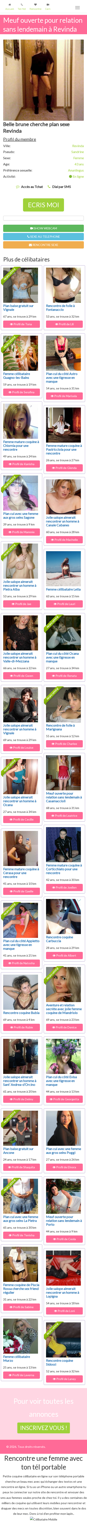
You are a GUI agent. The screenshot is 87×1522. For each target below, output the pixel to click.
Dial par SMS (61, 187)
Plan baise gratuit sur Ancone (18, 1150)
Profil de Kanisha (23, 464)
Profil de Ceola (66, 1239)
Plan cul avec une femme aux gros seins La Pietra (20, 1218)
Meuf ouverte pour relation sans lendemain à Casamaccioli (64, 797)
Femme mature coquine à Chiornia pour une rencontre (21, 445)
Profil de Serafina (22, 392)
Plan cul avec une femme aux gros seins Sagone (20, 515)
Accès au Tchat (32, 187)
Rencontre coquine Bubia (21, 1013)
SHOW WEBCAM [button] (45, 228)
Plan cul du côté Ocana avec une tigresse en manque (62, 657)
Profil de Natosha (23, 963)
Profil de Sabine (23, 1307)
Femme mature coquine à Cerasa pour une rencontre (21, 873)
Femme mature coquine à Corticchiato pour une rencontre (64, 869)
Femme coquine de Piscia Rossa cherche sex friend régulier (21, 1288)
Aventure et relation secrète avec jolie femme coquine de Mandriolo (64, 1009)
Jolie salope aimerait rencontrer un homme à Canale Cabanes (62, 521)
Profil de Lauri (66, 604)
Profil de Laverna (23, 1375)
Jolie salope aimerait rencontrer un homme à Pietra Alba (19, 585)
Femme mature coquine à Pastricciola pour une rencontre (64, 449)
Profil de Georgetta (66, 1099)
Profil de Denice (66, 1027)
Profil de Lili (66, 324)
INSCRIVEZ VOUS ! (43, 1427)
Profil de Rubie (23, 1027)
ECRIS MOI (43, 205)
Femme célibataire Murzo (16, 1358)
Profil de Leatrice (65, 815)
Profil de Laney (66, 1379)
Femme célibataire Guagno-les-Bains (16, 375)
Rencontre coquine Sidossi (59, 1362)
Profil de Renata (66, 675)
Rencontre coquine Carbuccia (59, 939)
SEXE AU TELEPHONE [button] (45, 236)
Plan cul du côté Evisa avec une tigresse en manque (61, 1080)
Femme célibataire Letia (63, 589)
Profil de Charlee (65, 743)
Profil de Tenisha (23, 1235)
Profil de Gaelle (23, 891)
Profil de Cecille (23, 819)
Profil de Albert (66, 955)
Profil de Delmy (23, 1099)
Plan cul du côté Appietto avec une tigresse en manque (21, 944)
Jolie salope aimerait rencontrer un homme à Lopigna (62, 1292)
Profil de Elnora (66, 1167)
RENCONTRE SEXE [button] (45, 245)
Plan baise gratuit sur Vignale (18, 307)
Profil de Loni (66, 1311)
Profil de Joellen (66, 887)
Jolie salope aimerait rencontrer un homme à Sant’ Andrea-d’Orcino (19, 1080)
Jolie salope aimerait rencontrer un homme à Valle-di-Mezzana (19, 657)
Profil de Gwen (23, 675)
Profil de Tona (23, 324)
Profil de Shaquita (23, 1167)
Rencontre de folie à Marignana (60, 727)
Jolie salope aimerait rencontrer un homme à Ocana (19, 801)
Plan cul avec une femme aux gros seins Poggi (63, 1150)
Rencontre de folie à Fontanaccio (60, 307)
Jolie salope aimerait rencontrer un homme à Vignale (19, 729)
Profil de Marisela (66, 396)
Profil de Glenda (66, 468)
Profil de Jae (23, 604)
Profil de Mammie (23, 532)
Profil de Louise (22, 747)
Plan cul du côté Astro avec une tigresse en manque (61, 377)
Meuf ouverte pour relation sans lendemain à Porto (64, 1220)
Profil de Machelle (66, 539)
